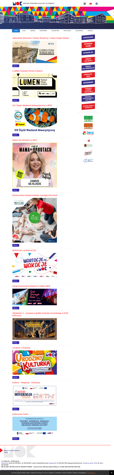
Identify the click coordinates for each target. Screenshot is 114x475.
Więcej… (15, 66)
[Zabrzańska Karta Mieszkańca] (88, 163)
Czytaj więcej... (91, 473)
